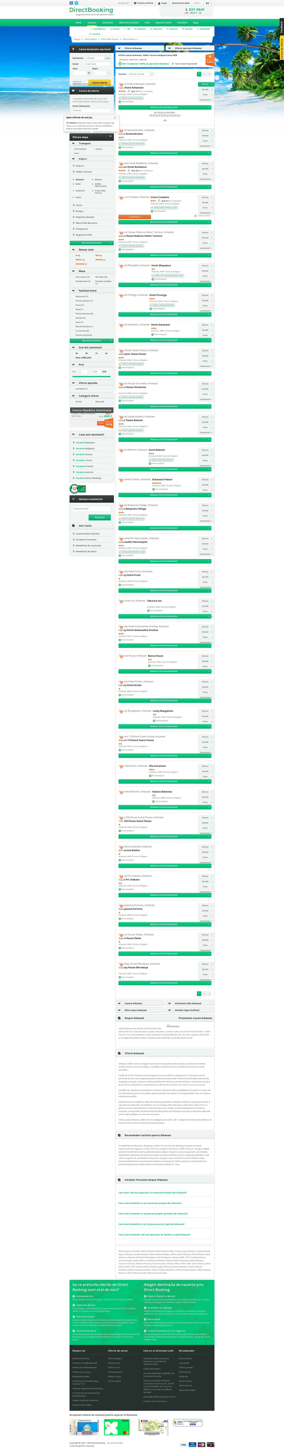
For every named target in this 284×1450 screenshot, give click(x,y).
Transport (85, 143)
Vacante (92, 22)
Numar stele (86, 249)
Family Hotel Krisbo (130, 685)
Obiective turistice (129, 22)
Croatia (84, 466)
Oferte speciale (88, 383)
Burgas (79, 211)
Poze (205, 94)
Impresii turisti (163, 22)
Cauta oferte (99, 82)
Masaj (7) (79, 309)
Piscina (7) (80, 305)
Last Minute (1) (82, 389)
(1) (85, 264)
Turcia (84, 460)
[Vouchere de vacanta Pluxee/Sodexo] (117, 1434)
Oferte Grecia (114, 1363)
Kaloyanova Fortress (130, 908)
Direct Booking (91, 10)
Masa (82, 271)
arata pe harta (203, 216)
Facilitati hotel (87, 290)
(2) (104, 260)
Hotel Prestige (158, 295)
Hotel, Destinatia (81, 106)
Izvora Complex (160, 197)
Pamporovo (82, 228)
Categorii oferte (89, 395)
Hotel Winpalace (161, 265)
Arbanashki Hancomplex (132, 542)
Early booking (185, 1358)
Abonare (100, 517)
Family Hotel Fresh (129, 575)
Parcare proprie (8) (84, 335)
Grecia (84, 454)
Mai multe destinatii (91, 243)
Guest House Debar (129, 938)
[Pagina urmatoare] (209, 74)
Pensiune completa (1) (103, 282)
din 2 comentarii (142, 171)
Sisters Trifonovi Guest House (136, 740)
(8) (78, 255)
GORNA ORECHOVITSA (101, 185)
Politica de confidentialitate (84, 1367)
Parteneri (182, 22)
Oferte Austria (114, 1381)
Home (78, 22)
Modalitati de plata (86, 551)
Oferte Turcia (114, 1367)
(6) (100, 255)
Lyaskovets (80, 191)
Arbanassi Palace (162, 479)
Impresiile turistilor (187, 1390)
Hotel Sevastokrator (130, 133)
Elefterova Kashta (129, 850)
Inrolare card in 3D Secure (155, 1401)
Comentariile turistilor (88, 533)
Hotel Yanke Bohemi (130, 420)
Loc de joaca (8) (82, 331)
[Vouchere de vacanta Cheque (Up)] (84, 1434)
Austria (84, 472)
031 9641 (197, 9)
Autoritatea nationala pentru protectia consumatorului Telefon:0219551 (156, 1361)
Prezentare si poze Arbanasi (195, 1018)
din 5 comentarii (142, 91)
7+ (96, 353)
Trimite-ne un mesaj (81, 1372)
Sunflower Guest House (132, 354)
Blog (195, 22)
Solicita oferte (145, 3)
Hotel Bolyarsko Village (132, 508)
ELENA (78, 184)
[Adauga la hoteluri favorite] (121, 85)
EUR (197, 3)
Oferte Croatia (114, 1376)
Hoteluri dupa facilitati (187, 1010)
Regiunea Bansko (85, 217)
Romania (85, 442)
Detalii (205, 89)
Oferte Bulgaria (115, 1358)
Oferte (205, 84)
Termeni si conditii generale (84, 1363)
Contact (79, 29)
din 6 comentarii (171, 201)
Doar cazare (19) (82, 277)
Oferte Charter (185, 1381)
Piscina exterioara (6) (84, 314)
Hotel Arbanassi (160, 324)
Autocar (99, 149)
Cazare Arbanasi (133, 1003)
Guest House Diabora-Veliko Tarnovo (140, 235)
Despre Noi (123, 3)
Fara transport (80, 149)
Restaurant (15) (82, 296)
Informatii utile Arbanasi (188, 1003)
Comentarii (205, 100)
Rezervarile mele (181, 3)
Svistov (78, 197)
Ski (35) (78, 402)
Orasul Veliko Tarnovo (100, 192)
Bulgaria (83, 159)
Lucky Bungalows (163, 710)
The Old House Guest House (134, 821)
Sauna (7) (79, 322)
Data (75, 69)
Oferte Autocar (185, 1385)
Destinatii (107, 22)
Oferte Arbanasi (133, 48)
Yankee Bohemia (162, 791)
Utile (147, 22)
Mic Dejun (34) (101, 277)
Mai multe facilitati (92, 340)
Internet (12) (81, 318)
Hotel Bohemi (157, 449)
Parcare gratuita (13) (84, 301)
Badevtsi (98, 179)
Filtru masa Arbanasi (136, 1010)
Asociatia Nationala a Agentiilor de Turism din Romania (158, 1374)
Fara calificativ (83, 357)
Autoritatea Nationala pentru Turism (159, 1396)
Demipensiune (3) (83, 281)
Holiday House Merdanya (133, 967)
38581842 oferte (80, 84)
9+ (77, 353)
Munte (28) (99, 402)
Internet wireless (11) (84, 326)
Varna (79, 205)
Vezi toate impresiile (186, 63)
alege (107, 58)
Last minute (184, 1363)
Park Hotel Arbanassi (130, 87)
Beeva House (155, 655)
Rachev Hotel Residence (132, 167)
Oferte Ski (183, 1376)
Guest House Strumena (132, 387)
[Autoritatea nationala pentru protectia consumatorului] (187, 1425)
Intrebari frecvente (86, 539)
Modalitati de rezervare (88, 545)
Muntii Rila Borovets (86, 223)
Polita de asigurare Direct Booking (87, 1388)
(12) (82, 260)
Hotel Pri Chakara (129, 879)
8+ (86, 353)
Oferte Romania (115, 1372)
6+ (106, 353)
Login (164, 3)
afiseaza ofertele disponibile (164, 107)
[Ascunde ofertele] (165, 121)
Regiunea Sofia (84, 234)
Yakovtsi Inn (154, 600)
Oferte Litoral (185, 1372)
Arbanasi (80, 179)
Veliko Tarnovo (84, 171)
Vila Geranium (157, 766)
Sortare (122, 74)
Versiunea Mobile (115, 1443)
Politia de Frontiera (151, 1368)
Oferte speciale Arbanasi (188, 48)
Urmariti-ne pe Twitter (82, 1405)
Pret (81, 364)
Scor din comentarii (90, 347)
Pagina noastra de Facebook (85, 1400)
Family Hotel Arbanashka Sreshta (138, 630)
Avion (76, 153)
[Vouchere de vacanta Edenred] (153, 1435)
